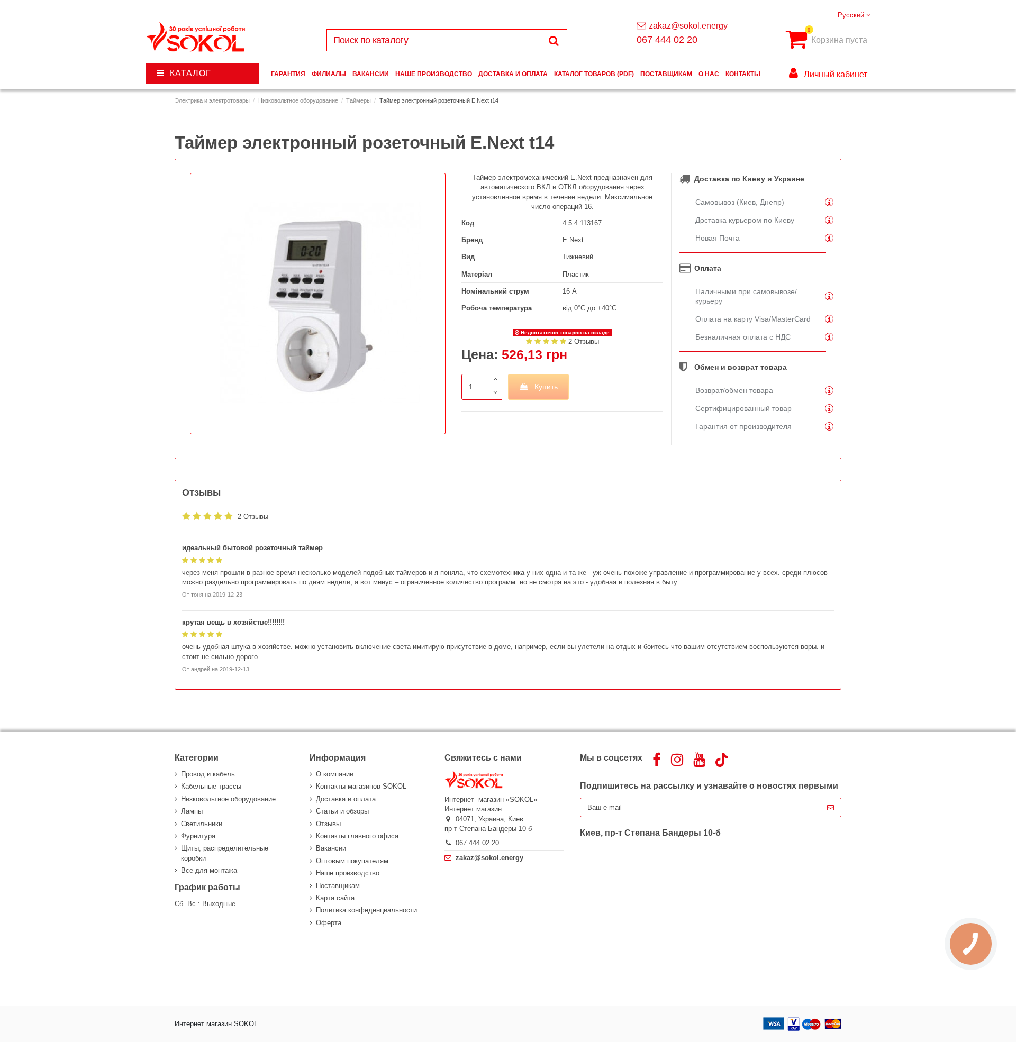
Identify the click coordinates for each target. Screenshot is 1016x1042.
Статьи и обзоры (342, 811)
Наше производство (347, 873)
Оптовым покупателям (352, 861)
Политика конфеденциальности (366, 910)
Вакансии (331, 848)
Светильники (201, 824)
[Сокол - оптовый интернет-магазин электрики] (197, 37)
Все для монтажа (209, 870)
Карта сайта (335, 898)
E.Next (573, 240)
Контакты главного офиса (357, 836)
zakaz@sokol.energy (688, 25)
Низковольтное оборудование (228, 799)
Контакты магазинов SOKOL (361, 786)
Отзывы (328, 824)
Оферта (328, 923)
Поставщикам (338, 886)
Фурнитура (198, 836)
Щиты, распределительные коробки (224, 853)
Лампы (192, 811)
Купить (546, 386)
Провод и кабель (208, 774)
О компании (334, 774)
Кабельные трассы (211, 786)
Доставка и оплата (346, 799)
